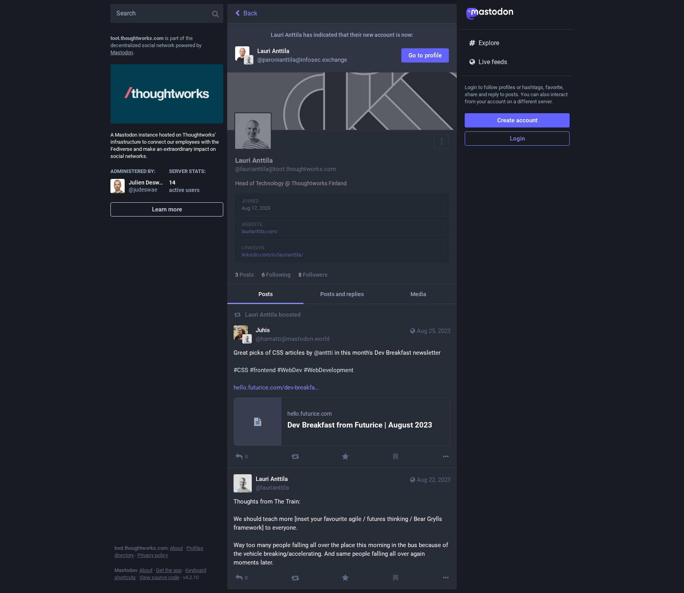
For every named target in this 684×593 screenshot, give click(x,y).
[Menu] (441, 141)
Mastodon (121, 52)
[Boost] (295, 456)
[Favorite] (345, 456)
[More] (445, 456)
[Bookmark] (395, 456)
